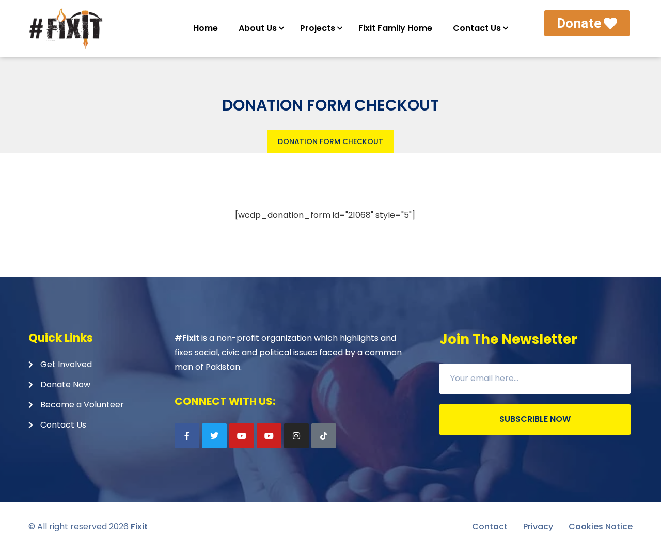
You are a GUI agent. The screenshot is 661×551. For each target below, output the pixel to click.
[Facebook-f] (187, 435)
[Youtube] (241, 435)
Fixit (139, 526)
